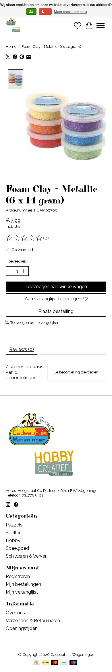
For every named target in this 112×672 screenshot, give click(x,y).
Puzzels (14, 525)
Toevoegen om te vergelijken (34, 322)
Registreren (18, 576)
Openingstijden (22, 628)
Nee (45, 12)
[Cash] (36, 663)
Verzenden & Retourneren (33, 620)
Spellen (14, 532)
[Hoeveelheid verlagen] (11, 271)
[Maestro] (73, 663)
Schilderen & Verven (27, 556)
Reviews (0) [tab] (21, 349)
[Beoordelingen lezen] (24, 238)
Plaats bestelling (56, 311)
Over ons (15, 613)
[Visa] (64, 663)
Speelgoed (17, 548)
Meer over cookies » (70, 12)
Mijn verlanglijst (22, 592)
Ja (31, 12)
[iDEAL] (45, 663)
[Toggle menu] (100, 25)
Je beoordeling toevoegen (77, 372)
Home (11, 46)
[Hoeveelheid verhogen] (23, 271)
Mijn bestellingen (23, 584)
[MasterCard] (55, 663)
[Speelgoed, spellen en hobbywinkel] (13, 25)
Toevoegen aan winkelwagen (56, 286)
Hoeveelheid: (17, 261)
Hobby (13, 540)
